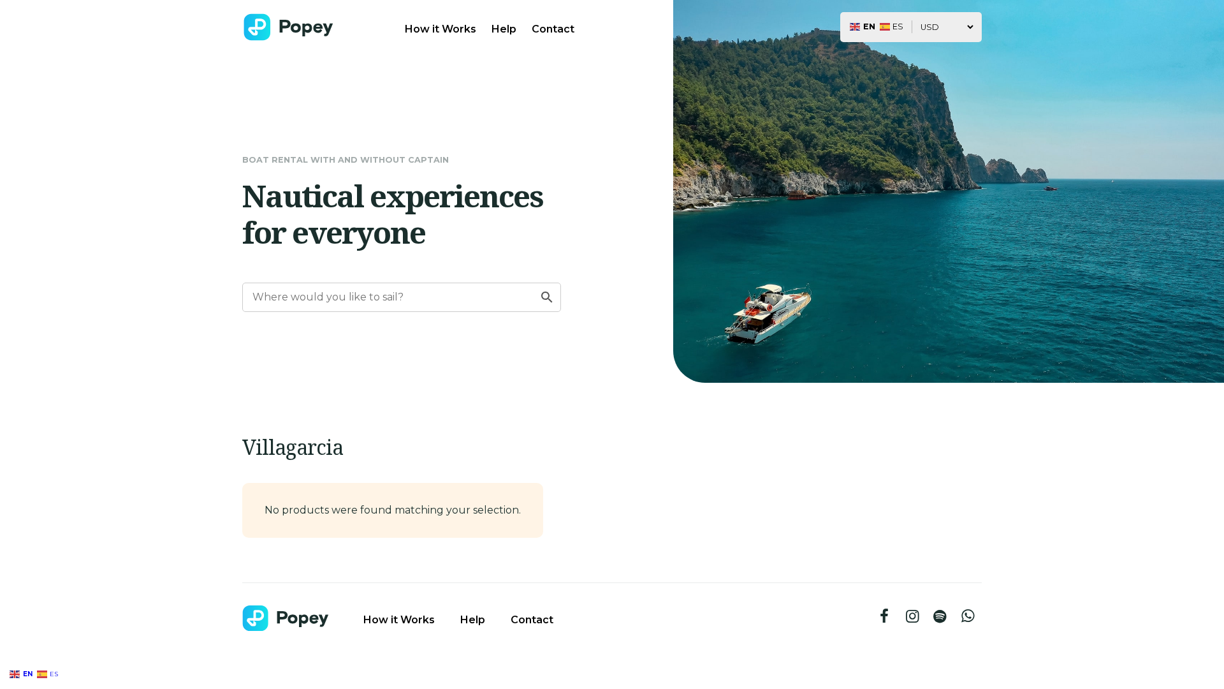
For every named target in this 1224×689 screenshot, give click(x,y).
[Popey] (288, 27)
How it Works (440, 29)
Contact (553, 29)
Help (504, 29)
